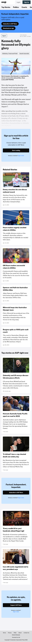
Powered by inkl (16, 637)
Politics (16, 7)
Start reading (16, 150)
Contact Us (26, 632)
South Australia (24, 53)
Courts (24, 7)
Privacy (10, 632)
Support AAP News (16, 605)
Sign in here (21, 155)
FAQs (15, 632)
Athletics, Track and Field (9, 53)
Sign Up (26, 2)
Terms (4, 632)
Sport (4, 36)
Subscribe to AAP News (10, 24)
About (20, 632)
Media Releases (16, 635)
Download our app (8, 28)
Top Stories (5, 7)
